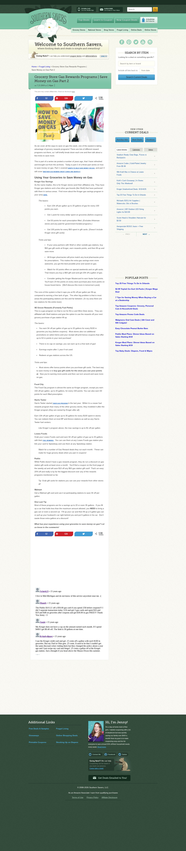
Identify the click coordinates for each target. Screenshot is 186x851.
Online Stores (150, 30)
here (73, 91)
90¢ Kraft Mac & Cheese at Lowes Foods (130, 173)
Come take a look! (97, 768)
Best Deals (137, 140)
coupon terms (76, 56)
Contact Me (96, 754)
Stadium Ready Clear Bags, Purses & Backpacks (132, 156)
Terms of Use (77, 797)
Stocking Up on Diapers (67, 742)
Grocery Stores (79, 30)
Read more (101, 747)
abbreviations (91, 56)
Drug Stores (109, 30)
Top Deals (84, 20)
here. (45, 195)
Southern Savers (48, 27)
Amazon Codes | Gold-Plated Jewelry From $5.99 (131, 164)
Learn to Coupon (103, 20)
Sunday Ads (122, 140)
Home (34, 66)
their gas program (60, 403)
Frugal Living (122, 30)
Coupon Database (149, 20)
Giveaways (34, 735)
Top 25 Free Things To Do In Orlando (131, 195)
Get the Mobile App (87, 9)
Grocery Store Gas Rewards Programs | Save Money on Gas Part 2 (70, 79)
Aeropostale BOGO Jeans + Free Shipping (130, 227)
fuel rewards (48, 440)
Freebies (151, 140)
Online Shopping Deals (67, 735)
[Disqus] (69, 621)
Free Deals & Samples (39, 729)
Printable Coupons (37, 742)
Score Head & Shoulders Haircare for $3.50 (131, 219)
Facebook (111, 754)
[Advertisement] (69, 567)
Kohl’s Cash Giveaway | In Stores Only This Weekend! (130, 182)
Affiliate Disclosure (109, 797)
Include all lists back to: (128, 70)
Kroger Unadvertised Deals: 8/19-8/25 (131, 189)
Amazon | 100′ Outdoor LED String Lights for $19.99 (130, 210)
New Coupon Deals (127, 20)
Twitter (124, 754)
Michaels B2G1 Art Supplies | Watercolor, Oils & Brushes (128, 202)
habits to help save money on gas (81, 168)
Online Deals (136, 30)
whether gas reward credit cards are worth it (61, 171)
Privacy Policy (92, 797)
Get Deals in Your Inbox (112, 9)
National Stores (94, 30)
